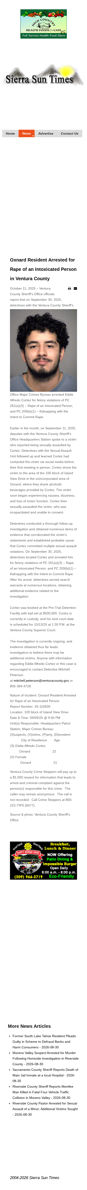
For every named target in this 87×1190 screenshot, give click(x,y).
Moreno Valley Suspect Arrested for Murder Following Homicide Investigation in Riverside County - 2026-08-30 (46, 1058)
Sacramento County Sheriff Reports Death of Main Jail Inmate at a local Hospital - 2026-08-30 (45, 1075)
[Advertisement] (43, 190)
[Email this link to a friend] (75, 288)
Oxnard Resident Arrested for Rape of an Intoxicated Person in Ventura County (43, 269)
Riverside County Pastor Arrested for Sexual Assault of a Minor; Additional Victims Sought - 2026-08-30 (45, 1108)
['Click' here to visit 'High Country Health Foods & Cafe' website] (43, 24)
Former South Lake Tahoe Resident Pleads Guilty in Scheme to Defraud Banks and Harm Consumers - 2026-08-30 (44, 1041)
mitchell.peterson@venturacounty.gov (41, 680)
